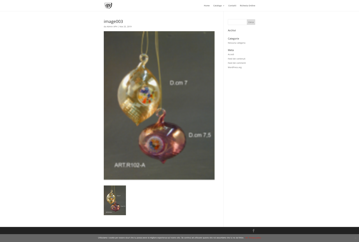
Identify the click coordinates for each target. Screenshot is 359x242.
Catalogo (217, 6)
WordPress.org (235, 67)
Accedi (231, 54)
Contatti (232, 6)
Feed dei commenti (237, 63)
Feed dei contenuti (236, 58)
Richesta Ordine (247, 6)
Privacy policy (255, 238)
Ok (246, 238)
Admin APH (112, 26)
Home (207, 6)
